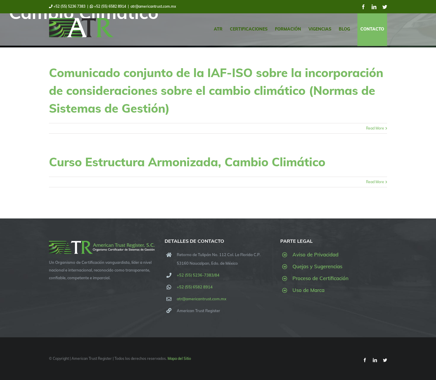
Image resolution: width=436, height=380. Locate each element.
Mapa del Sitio (179, 358)
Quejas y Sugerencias (317, 266)
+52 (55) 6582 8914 (109, 6)
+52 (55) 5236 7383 (68, 6)
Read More (375, 128)
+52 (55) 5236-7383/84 (198, 275)
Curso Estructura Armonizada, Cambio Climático (187, 161)
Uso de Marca (308, 290)
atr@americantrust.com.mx (153, 6)
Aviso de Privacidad (315, 254)
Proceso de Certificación (320, 278)
